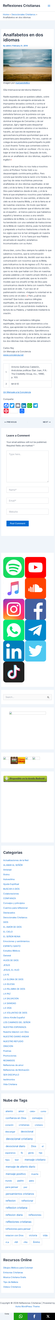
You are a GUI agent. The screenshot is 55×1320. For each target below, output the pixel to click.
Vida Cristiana (10, 1084)
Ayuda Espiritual (11, 884)
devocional (27, 1131)
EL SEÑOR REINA (11, 936)
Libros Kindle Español (14, 1017)
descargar (10, 1131)
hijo (40, 1153)
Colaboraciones (11, 893)
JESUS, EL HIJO (11, 970)
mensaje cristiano (35, 1159)
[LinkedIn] (13, 651)
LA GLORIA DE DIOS (13, 979)
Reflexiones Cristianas (21, 5)
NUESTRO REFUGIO (13, 1041)
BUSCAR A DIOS (11, 889)
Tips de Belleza (10, 1282)
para (31, 1180)
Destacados (9, 912)
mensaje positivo (16, 1173)
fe (22, 1152)
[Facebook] (35, 609)
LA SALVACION (11, 998)
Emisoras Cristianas (13, 1272)
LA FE (6, 974)
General (7, 955)
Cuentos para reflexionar (15, 908)
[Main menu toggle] (49, 6)
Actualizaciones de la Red (15, 860)
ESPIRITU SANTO (12, 946)
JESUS (6, 965)
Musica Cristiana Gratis (14, 1277)
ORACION (8, 1046)
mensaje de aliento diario (20, 1166)
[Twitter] (35, 651)
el (43, 1146)
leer (17, 1159)
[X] (48, 1316)
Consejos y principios (14, 903)
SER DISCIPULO (11, 1074)
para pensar (11, 1187)
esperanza (10, 1153)
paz (25, 1187)
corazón (9, 1125)
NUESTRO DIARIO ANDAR (16, 1036)
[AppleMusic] (13, 588)
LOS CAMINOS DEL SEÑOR (16, 1022)
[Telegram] (35, 630)
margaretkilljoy (22, 83)
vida (45, 1235)
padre (20, 1180)
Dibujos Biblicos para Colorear (18, 1267)
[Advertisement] (27, 809)
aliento (9, 1111)
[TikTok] (13, 672)
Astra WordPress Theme (27, 1306)
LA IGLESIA (9, 984)
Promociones (9, 1055)
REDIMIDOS (9, 1060)
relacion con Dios (14, 1235)
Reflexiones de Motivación (16, 1070)
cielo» (32, 1111)
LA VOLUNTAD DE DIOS (15, 1012)
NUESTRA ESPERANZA (14, 1027)
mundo (8, 1180)
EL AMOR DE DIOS (12, 927)
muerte (34, 1174)
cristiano (39, 1125)
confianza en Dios (16, 1118)
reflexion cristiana (16, 1207)
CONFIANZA (9, 898)
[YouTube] (35, 567)
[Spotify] (13, 567)
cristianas (24, 1125)
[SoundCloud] (35, 588)
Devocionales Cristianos (15, 917)
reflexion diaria (14, 1214)
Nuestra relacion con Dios (16, 1032)
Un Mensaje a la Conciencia (17, 392)
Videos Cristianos (12, 1287)
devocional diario (15, 1146)
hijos (7, 1160)
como (43, 1111)
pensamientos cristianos (20, 1193)
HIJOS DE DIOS (10, 960)
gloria (31, 1153)
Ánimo (6, 874)
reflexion (11, 1200)
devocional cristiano (19, 1139)
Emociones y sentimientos (16, 941)
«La (7, 1242)
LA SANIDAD (9, 1003)
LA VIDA (7, 1008)
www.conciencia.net (13, 355)
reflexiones (34, 1214)
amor (21, 1111)
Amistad (7, 869)
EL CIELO (8, 931)
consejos (37, 1118)
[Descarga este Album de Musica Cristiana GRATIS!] (27, 728)
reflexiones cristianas (18, 1221)
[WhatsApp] (13, 630)
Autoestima (9, 879)
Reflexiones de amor (13, 1065)
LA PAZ (7, 993)
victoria (33, 1235)
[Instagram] (13, 609)
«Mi (16, 1242)
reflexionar (27, 1200)
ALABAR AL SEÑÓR (13, 865)
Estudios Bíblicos (11, 950)
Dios (33, 1146)
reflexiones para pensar (18, 1229)
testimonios (9, 1079)
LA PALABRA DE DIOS (14, 989)
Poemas (7, 1051)
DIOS (5, 922)
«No (25, 1242)
